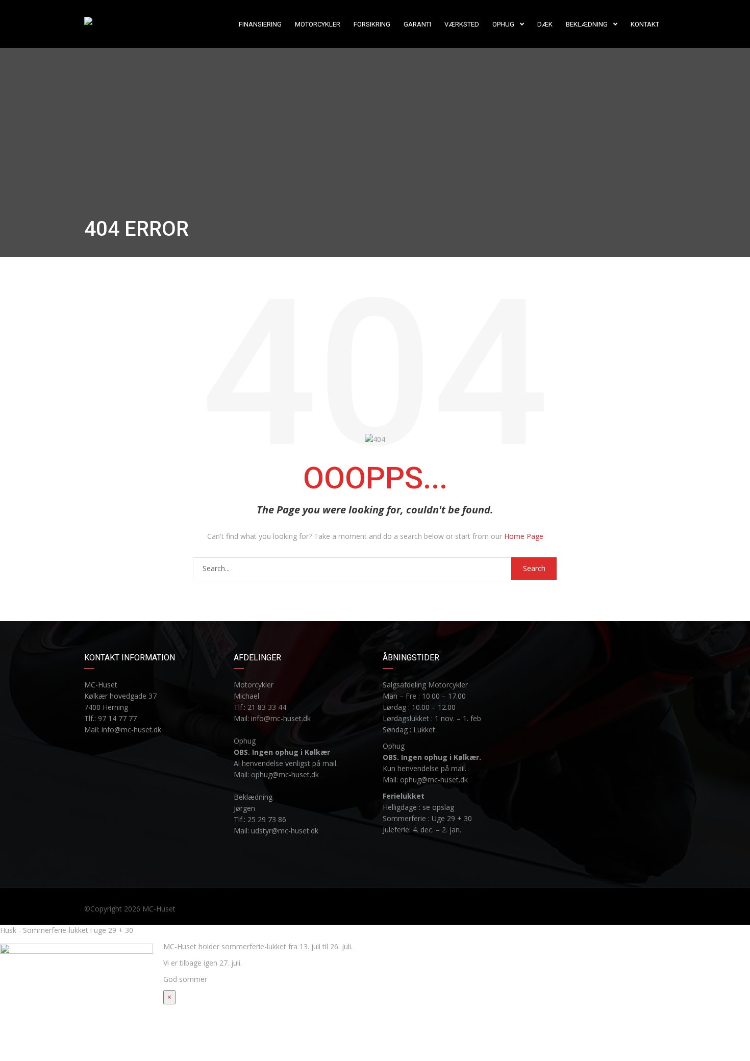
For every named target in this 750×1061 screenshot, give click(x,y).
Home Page (523, 536)
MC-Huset (159, 909)
